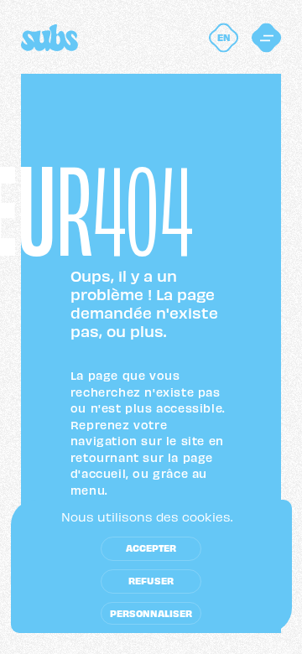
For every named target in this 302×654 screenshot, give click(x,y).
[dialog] (151, 566)
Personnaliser (151, 613)
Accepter (151, 547)
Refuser (151, 580)
